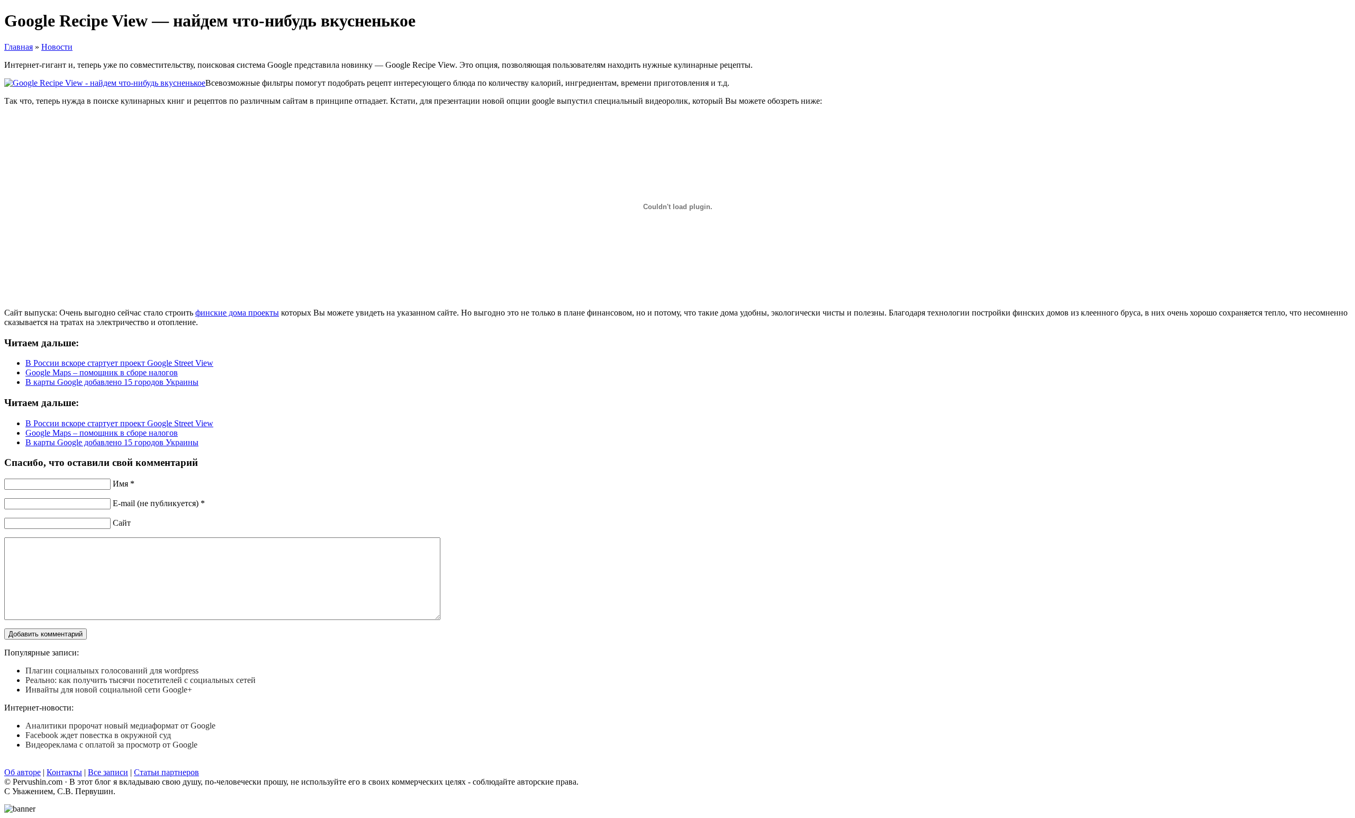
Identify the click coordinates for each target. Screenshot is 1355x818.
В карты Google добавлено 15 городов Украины (111, 381)
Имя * (123, 483)
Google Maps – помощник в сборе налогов (101, 372)
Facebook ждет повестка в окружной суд (98, 735)
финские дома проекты (237, 312)
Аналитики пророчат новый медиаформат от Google (120, 725)
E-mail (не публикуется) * (159, 503)
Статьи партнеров (166, 772)
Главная (18, 46)
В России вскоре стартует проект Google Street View (119, 362)
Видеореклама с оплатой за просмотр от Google (111, 744)
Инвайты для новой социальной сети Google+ (108, 689)
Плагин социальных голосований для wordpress (111, 670)
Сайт (122, 522)
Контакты (64, 772)
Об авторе (22, 772)
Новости (57, 46)
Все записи (108, 772)
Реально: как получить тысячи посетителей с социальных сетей (140, 680)
